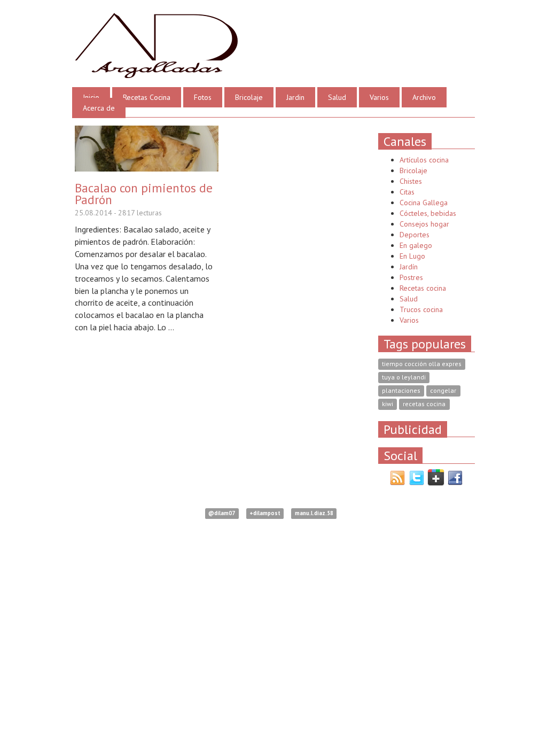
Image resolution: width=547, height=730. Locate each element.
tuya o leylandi (404, 378)
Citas (407, 192)
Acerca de (99, 108)
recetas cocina (424, 404)
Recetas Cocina (146, 97)
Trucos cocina (421, 309)
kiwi (387, 404)
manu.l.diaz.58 (314, 513)
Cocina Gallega (424, 202)
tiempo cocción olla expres (422, 364)
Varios (379, 97)
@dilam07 (221, 513)
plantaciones (401, 391)
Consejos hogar (424, 224)
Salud (337, 97)
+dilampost (264, 513)
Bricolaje (249, 97)
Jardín (409, 266)
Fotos (203, 97)
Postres (411, 277)
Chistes (411, 181)
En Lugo (412, 256)
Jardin (295, 97)
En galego (416, 245)
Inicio (91, 97)
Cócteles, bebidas (428, 213)
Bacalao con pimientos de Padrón (144, 193)
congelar (443, 391)
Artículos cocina (424, 160)
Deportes (414, 234)
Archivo (424, 97)
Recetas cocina (423, 288)
